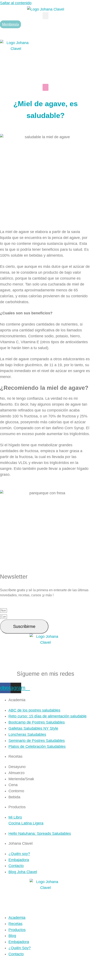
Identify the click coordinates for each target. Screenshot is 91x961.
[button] (45, 15)
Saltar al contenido (16, 3)
